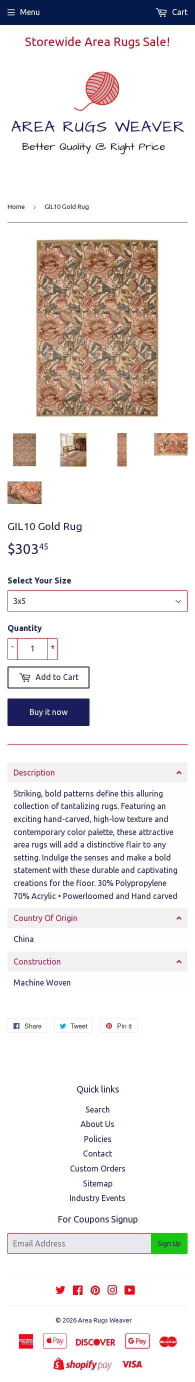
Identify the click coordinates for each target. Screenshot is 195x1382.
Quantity (25, 628)
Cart (179, 12)
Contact (97, 1153)
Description (34, 772)
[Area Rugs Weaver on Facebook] (77, 1291)
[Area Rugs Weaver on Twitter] (61, 1291)
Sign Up (169, 1244)
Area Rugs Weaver (105, 1320)
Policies (98, 1139)
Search (98, 1109)
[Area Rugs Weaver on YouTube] (129, 1291)
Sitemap (97, 1183)
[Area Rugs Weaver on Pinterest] (95, 1291)
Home (16, 206)
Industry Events (98, 1198)
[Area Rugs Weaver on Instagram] (113, 1291)
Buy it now (49, 712)
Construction (37, 962)
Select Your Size (40, 580)
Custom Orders (98, 1168)
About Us (97, 1124)
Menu (30, 12)
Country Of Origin (46, 918)
